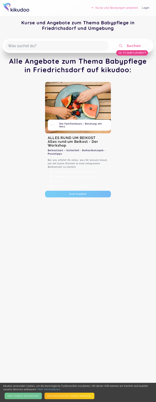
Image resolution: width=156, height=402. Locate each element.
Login (145, 7)
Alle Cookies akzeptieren (23, 395)
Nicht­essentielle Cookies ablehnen (69, 395)
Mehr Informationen (48, 389)
